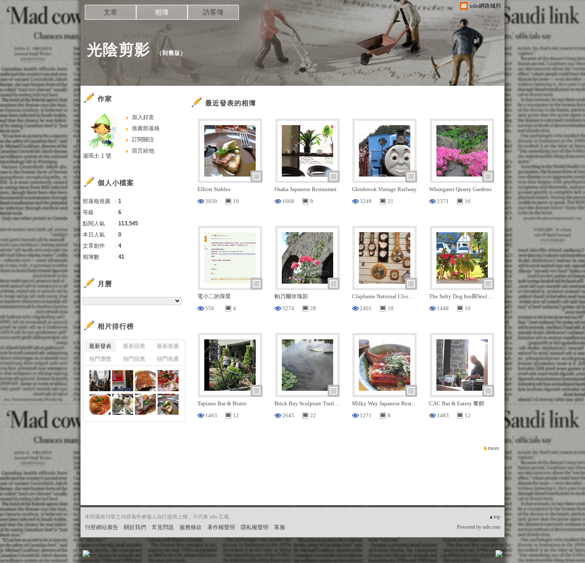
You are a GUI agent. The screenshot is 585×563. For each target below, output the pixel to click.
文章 (110, 12)
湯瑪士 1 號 (97, 156)
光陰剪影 (118, 49)
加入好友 (143, 117)
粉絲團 (100, 556)
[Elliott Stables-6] (100, 404)
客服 (279, 527)
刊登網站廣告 (101, 527)
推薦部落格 (146, 128)
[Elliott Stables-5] (122, 404)
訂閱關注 (143, 139)
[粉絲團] (86, 553)
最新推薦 (168, 346)
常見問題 (163, 527)
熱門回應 (134, 359)
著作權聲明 (221, 527)
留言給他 (143, 150)
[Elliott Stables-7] (168, 380)
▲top (494, 517)
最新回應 (134, 346)
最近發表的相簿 (230, 103)
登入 (445, 556)
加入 (460, 556)
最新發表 (100, 346)
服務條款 (190, 527)
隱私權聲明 (255, 527)
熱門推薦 (168, 359)
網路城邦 (482, 556)
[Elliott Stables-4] (145, 404)
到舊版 (171, 53)
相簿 (162, 12)
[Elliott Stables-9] (122, 380)
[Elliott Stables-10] (100, 380)
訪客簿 (213, 12)
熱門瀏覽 (100, 359)
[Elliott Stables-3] (168, 404)
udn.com (491, 527)
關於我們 (135, 527)
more (493, 448)
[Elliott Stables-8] (145, 380)
